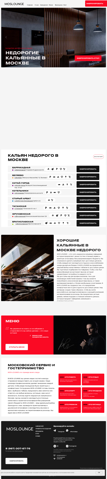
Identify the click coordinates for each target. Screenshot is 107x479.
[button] (88, 58)
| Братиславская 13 (28, 224)
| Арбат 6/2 (28, 201)
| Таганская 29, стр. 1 (26, 208)
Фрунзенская (21, 214)
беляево (18, 175)
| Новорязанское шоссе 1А (29, 193)
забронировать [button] (94, 3)
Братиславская (22, 222)
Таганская (19, 206)
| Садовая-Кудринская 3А (29, 170)
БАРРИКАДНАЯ (21, 167)
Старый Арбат (21, 198)
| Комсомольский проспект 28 (31, 216)
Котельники (20, 191)
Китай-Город (20, 183)
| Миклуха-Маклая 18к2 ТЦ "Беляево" (31, 177)
